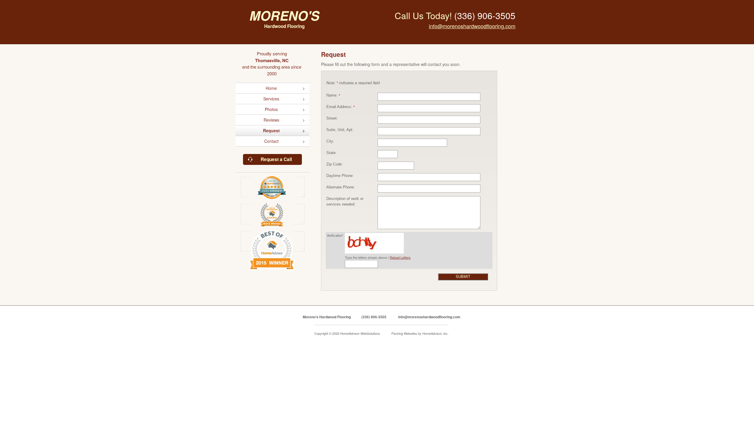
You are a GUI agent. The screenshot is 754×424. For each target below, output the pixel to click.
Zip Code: (334, 164)
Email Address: (340, 107)
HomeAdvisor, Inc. (435, 333)
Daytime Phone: (340, 176)
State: (331, 153)
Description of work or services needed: (344, 201)
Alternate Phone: (340, 187)
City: (330, 141)
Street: (332, 118)
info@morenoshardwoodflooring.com (472, 26)
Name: (333, 95)
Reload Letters (400, 257)
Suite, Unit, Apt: (339, 130)
